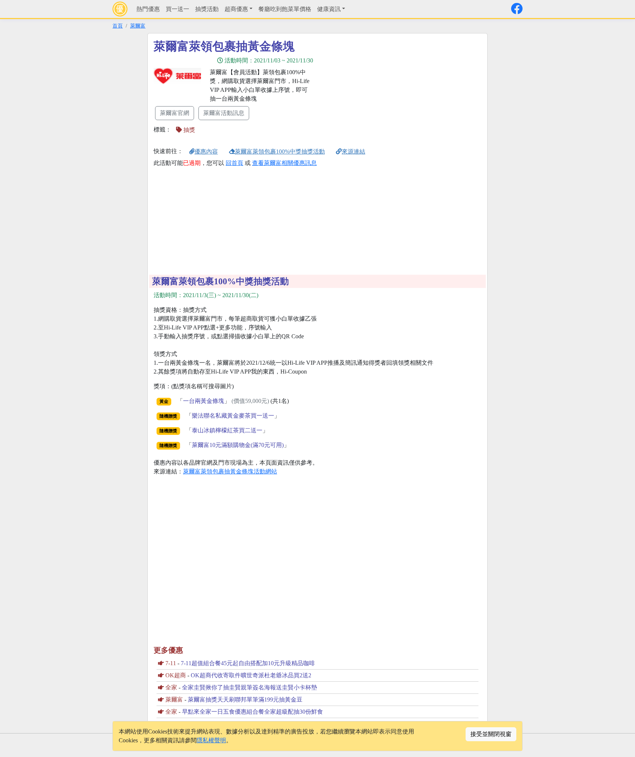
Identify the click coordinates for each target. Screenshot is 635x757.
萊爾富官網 (174, 113)
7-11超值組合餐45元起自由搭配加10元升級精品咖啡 (248, 663)
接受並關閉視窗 (491, 734)
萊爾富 (138, 26)
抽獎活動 (207, 9)
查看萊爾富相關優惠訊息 (284, 163)
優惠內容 (206, 151)
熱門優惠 (148, 9)
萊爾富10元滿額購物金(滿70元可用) (238, 445)
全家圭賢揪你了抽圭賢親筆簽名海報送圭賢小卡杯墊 (249, 687)
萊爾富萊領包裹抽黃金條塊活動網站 (230, 471)
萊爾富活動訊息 (223, 113)
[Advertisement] (383, 90)
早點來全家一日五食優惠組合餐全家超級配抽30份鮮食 (252, 712)
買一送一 (177, 9)
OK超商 (175, 675)
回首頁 (234, 163)
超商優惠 (236, 9)
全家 (171, 687)
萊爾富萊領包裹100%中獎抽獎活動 (280, 151)
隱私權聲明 (211, 740)
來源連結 (353, 151)
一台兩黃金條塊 (203, 401)
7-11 (170, 663)
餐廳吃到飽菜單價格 (284, 9)
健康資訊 (329, 9)
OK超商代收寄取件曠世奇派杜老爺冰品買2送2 (251, 675)
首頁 (117, 26)
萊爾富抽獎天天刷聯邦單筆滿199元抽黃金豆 (245, 699)
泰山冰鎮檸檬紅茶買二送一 (227, 430)
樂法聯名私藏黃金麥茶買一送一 (233, 415)
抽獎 (188, 130)
